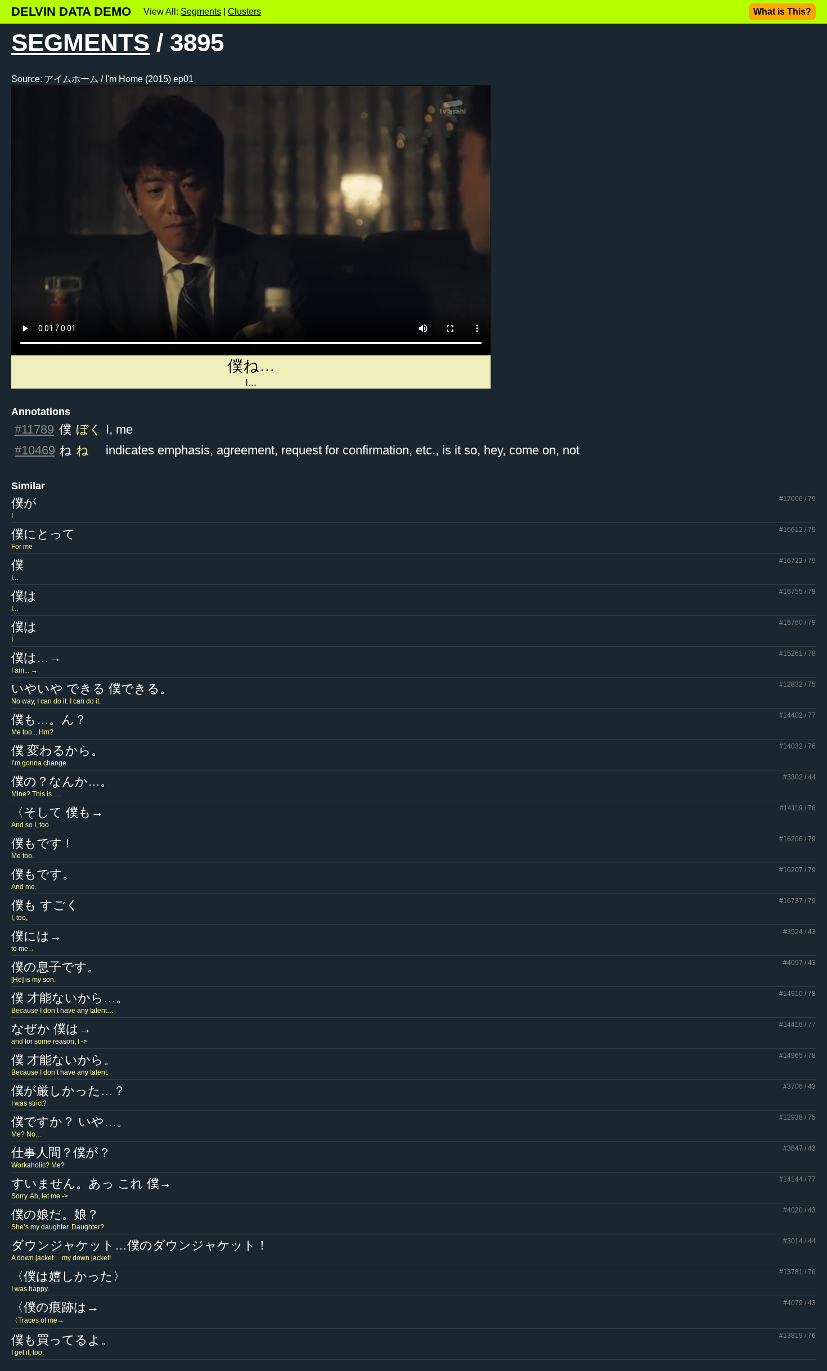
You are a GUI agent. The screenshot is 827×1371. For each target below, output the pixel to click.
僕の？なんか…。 (62, 781)
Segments (201, 11)
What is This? (782, 11)
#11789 (34, 429)
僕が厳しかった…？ (68, 1091)
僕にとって (43, 534)
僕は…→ (36, 658)
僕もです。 (43, 874)
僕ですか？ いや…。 (70, 1122)
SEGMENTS (80, 42)
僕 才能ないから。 (63, 1060)
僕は (24, 596)
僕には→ (36, 936)
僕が (24, 503)
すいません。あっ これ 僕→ (91, 1183)
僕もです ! (40, 843)
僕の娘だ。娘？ (55, 1214)
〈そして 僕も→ (57, 812)
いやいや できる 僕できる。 (91, 689)
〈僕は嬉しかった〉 (68, 1276)
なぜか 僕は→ (51, 1029)
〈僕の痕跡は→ (55, 1307)
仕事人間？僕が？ (61, 1152)
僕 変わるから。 (57, 750)
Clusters (244, 11)
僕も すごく (45, 905)
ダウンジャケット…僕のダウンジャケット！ (139, 1245)
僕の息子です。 (55, 967)
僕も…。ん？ (49, 719)
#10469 (35, 450)
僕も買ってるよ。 (62, 1340)
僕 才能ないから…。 (69, 998)
